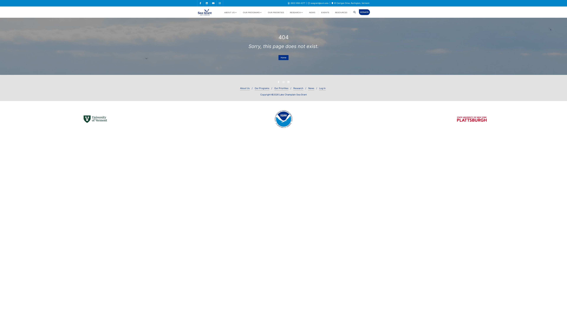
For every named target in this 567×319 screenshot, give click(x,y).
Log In (322, 88)
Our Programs (262, 88)
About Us (245, 88)
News (311, 88)
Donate (364, 12)
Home (283, 57)
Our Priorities (281, 88)
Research (298, 88)
